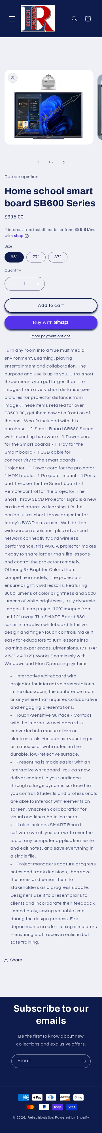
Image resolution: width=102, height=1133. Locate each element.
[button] (11, 18)
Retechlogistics (40, 1117)
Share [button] (16, 960)
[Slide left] (38, 162)
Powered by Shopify (72, 1117)
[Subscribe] (83, 1061)
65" (14, 257)
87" (57, 257)
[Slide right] (64, 162)
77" (36, 257)
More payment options (51, 336)
